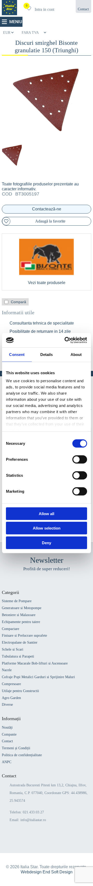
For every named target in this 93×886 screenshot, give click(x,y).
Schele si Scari (12, 649)
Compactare (10, 629)
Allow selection (46, 528)
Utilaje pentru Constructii (20, 691)
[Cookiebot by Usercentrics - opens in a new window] (65, 340)
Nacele (7, 670)
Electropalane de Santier (19, 642)
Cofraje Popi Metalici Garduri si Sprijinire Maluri (38, 677)
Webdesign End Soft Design (47, 872)
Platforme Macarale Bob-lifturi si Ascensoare (35, 663)
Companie (9, 734)
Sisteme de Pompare (17, 601)
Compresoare (11, 684)
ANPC (6, 762)
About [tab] (76, 354)
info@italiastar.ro (33, 820)
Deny (46, 542)
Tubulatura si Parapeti (18, 656)
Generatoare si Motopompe (21, 608)
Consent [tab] (17, 354)
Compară (18, 302)
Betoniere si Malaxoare (18, 615)
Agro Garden (11, 698)
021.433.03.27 (33, 812)
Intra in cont (44, 9)
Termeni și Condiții (16, 748)
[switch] (79, 459)
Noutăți (7, 727)
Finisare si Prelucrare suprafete (24, 635)
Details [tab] (46, 354)
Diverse (7, 704)
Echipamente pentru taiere (21, 622)
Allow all (46, 513)
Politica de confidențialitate (22, 755)
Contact (7, 741)
